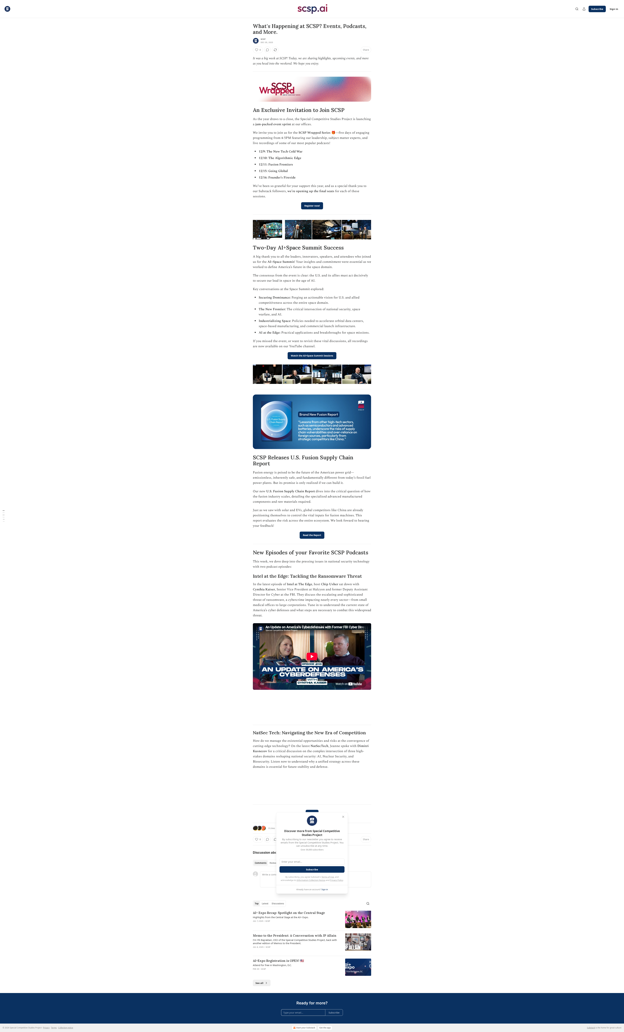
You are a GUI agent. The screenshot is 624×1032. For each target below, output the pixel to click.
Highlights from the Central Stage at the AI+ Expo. (281, 917)
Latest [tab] (265, 903)
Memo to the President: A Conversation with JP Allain (294, 935)
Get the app (325, 1027)
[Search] (577, 9)
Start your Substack (305, 1027)
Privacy (46, 1027)
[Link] (248, 110)
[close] (343, 816)
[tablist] (267, 863)
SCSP (263, 39)
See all (259, 983)
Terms (54, 1027)
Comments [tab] (260, 862)
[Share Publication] (584, 9)
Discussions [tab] (278, 903)
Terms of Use (327, 876)
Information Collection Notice (311, 880)
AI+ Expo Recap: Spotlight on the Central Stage (289, 913)
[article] (312, 919)
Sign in (614, 9)
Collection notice (65, 1027)
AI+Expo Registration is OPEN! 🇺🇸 (278, 961)
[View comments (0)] (267, 50)
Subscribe (597, 9)
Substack (591, 1027)
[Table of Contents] (3, 516)
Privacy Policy (336, 880)
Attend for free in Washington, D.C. (272, 965)
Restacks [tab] (274, 862)
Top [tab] (257, 903)
